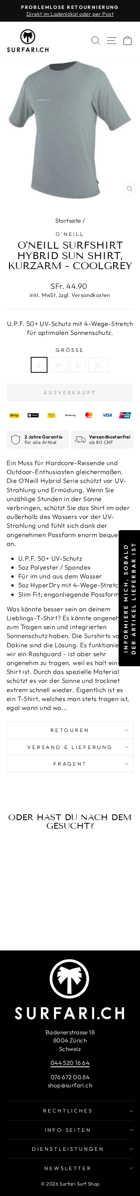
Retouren (70, 730)
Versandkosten (91, 295)
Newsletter (68, 1168)
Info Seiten (68, 1130)
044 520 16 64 (70, 1062)
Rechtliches (68, 1110)
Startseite (68, 220)
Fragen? (70, 764)
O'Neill (70, 234)
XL (98, 365)
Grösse (70, 350)
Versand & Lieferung (70, 747)
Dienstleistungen (68, 1149)
